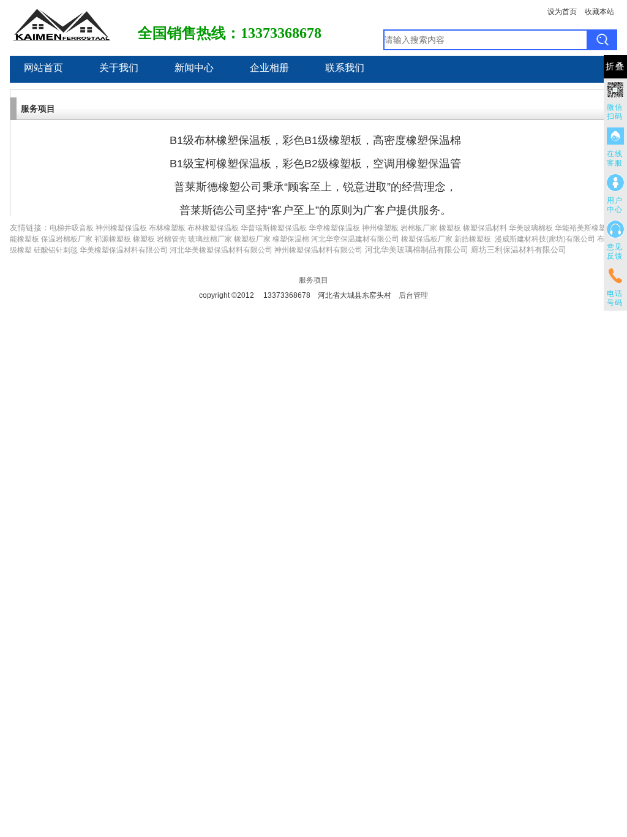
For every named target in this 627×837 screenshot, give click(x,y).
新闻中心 (194, 67)
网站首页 (43, 67)
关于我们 (118, 67)
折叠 (615, 66)
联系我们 (344, 67)
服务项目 (313, 280)
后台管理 (413, 295)
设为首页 (562, 11)
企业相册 (269, 67)
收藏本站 (599, 11)
